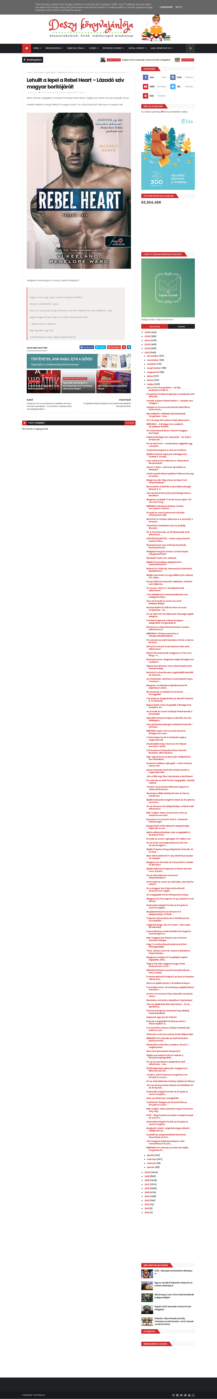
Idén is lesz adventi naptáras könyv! (112, 387)
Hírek (36, 48)
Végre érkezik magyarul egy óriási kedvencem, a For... (165, 965)
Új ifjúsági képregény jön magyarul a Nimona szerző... (166, 1069)
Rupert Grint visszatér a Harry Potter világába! (118, 59)
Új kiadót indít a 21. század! (161, 558)
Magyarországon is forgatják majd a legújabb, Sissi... (167, 958)
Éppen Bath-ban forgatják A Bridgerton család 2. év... (168, 706)
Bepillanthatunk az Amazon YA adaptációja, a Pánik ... (163, 913)
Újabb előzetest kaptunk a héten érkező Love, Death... (168, 870)
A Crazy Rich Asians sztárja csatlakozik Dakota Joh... (168, 1029)
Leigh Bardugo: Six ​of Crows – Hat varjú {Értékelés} (168, 926)
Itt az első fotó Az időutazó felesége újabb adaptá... (170, 615)
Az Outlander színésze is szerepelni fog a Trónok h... (169, 680)
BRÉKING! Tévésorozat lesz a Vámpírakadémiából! (162, 635)
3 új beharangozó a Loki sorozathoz (166, 450)
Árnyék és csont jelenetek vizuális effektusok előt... (165, 514)
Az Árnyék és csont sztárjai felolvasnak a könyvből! (169, 712)
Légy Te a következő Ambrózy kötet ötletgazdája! (166, 945)
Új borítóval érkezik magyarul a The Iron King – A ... (169, 654)
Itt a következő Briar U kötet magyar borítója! (167, 432)
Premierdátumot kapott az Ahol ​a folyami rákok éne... (170, 978)
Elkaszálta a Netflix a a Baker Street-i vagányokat (167, 1046)
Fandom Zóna (75, 48)
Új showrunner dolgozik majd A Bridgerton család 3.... (170, 660)
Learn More (166, 7)
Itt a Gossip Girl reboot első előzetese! (168, 420)
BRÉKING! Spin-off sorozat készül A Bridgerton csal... (166, 732)
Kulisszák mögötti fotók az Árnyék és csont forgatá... (167, 906)
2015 (147, 1192)
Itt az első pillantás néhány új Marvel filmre (170, 1081)
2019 (147, 1176)
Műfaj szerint (137, 48)
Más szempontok (160, 48)
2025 (147, 336)
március (152, 1159)
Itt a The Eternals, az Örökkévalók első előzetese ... (167, 533)
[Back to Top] (193, 1395)
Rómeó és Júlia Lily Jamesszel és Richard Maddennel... (169, 570)
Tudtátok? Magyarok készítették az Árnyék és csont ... (166, 1103)
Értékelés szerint (112, 48)
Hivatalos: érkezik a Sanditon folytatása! (169, 1000)
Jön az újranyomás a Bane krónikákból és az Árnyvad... (169, 1086)
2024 (148, 340)
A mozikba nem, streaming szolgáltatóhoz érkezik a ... (170, 988)
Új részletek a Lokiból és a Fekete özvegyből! (164, 693)
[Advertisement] (168, 228)
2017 (147, 1184)
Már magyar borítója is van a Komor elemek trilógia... (166, 939)
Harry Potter (86, 60)
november (153, 360)
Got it (179, 7)
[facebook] (173, 1395)
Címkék (181, 326)
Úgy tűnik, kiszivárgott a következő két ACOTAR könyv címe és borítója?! (77, 385)
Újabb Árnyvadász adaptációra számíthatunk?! (164, 563)
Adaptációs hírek (161, 60)
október (152, 364)
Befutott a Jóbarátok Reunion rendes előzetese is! (167, 628)
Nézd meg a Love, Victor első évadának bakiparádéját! (174, 1296)
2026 (147, 332)
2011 (147, 1208)
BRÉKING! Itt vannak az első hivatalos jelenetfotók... (167, 1039)
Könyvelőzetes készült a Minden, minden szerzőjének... (169, 583)
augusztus (153, 372)
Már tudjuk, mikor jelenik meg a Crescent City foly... (169, 1110)
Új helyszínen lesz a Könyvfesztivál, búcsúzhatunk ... (166, 546)
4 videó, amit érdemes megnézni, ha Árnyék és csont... (166, 1076)
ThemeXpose (39, 1395)
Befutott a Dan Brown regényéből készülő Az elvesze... (169, 673)
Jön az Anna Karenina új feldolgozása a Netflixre (168, 494)
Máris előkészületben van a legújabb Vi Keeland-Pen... (168, 833)
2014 (147, 1196)
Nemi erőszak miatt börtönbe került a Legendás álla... (167, 771)
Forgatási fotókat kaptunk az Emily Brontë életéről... (170, 395)
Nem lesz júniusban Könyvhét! (163, 1051)
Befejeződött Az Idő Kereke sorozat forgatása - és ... (166, 608)
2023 (147, 344)
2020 (148, 1172)
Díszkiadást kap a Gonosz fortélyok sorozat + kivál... (166, 745)
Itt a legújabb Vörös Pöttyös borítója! (167, 894)
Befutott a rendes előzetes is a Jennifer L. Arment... (170, 520)
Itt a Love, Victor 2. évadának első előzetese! (165, 589)
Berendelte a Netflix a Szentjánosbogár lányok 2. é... (168, 488)
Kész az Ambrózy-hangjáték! (162, 1098)
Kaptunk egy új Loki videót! (161, 1017)
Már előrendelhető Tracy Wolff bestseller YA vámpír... (169, 857)
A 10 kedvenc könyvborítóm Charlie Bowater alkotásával (166, 751)
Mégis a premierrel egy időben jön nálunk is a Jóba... (169, 576)
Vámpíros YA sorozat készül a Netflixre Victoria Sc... (168, 408)
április (150, 1155)
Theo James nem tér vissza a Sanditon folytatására (168, 952)
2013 (147, 1200)
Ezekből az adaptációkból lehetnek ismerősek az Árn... (166, 1136)
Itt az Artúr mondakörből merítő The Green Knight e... (167, 844)
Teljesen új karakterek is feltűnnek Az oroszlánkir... (167, 919)
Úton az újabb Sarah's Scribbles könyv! (168, 983)
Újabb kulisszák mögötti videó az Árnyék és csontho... (170, 801)
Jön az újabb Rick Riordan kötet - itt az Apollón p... (168, 1005)
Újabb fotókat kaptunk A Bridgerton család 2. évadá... (166, 455)
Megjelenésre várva (65, 72)
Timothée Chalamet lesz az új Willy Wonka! (166, 527)
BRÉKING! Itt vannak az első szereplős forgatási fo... (167, 1149)
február (151, 1163)
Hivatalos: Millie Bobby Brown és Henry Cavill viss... (167, 794)
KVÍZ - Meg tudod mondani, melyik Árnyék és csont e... (169, 1116)
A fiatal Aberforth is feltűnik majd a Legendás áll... (166, 738)
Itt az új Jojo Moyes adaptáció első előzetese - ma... (165, 1063)
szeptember (154, 368)
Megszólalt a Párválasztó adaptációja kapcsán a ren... (167, 827)
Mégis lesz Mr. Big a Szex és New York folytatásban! (166, 481)
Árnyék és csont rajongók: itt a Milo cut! (168, 838)
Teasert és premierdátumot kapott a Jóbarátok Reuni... (167, 788)
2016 (147, 1188)
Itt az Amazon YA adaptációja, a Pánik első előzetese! (170, 807)
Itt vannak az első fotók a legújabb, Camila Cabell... (170, 781)
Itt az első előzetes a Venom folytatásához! (162, 876)
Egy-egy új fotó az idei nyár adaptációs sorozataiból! (168, 758)
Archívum (155, 326)
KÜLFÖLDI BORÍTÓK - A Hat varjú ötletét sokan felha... (168, 540)
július (150, 376)
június (150, 380)
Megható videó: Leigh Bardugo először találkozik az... (168, 1129)
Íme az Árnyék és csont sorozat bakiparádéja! (164, 602)
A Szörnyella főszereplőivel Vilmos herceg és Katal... (170, 475)
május (150, 384)
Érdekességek (53, 48)
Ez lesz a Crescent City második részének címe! (169, 995)
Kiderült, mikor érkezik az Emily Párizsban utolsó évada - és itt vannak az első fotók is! (174, 1321)
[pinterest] (185, 1395)
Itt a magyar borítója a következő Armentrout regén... (165, 889)
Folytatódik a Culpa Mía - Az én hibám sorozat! (43, 387)
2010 (147, 1212)
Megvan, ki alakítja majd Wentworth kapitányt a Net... (166, 686)
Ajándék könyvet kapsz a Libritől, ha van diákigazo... (168, 719)
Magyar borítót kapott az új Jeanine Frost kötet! (170, 900)
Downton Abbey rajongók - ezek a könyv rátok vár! (169, 764)
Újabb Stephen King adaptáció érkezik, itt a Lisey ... (169, 850)
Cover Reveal (34, 381)
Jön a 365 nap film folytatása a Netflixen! (169, 776)
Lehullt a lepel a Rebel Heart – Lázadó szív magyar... (169, 402)
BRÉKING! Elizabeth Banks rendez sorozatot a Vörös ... (165, 507)
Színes (92, 48)
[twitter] (181, 1395)
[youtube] (189, 1395)
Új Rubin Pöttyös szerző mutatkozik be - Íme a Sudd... (168, 971)
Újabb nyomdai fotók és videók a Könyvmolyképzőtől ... (164, 1056)
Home (29, 72)
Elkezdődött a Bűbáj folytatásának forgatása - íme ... (166, 415)
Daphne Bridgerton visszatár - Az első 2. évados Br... (168, 438)
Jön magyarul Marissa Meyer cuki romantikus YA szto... (165, 1142)
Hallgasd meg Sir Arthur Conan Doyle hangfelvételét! (167, 552)
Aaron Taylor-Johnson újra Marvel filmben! (166, 468)
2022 (147, 348)
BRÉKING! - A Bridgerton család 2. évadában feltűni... (165, 425)
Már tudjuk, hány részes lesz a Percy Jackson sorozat (166, 814)
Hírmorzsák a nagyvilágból (44, 72)
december (153, 355)
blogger (130, 423)
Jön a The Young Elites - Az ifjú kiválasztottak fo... (163, 389)
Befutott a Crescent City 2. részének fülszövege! (167, 820)
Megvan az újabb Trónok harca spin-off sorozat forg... (168, 500)
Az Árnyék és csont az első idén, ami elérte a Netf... (170, 883)
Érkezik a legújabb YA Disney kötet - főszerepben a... (166, 1022)
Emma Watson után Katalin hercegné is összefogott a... (168, 932)
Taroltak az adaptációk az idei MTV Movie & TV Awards (169, 699)
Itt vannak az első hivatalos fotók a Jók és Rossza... (170, 641)
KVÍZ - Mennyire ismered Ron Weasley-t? (174, 1272)
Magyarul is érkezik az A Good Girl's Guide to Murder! (169, 863)
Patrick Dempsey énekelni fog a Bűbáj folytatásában (167, 1012)
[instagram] (177, 1395)
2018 (147, 1180)
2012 (147, 1204)
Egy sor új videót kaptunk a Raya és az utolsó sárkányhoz (173, 1284)
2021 (147, 352)
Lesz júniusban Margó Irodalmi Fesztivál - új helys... (169, 725)
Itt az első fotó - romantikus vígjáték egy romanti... (169, 445)
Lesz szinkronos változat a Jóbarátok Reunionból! (167, 462)
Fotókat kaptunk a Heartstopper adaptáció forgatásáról (164, 621)
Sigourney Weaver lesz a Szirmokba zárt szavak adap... (169, 667)
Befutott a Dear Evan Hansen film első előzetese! (167, 647)
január (151, 1167)
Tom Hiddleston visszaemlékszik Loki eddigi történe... (167, 595)
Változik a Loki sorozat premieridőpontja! (169, 1034)
